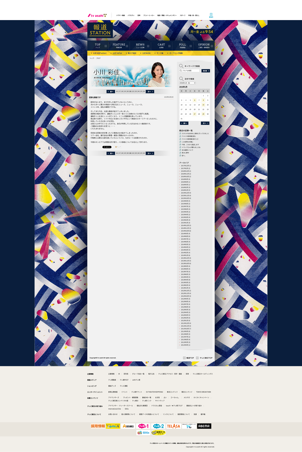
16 (117, 91)
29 (203, 114)
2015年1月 (184, 222)
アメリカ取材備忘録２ (189, 136)
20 (127, 91)
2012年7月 (184, 304)
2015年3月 (184, 217)
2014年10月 (185, 231)
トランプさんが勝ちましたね (191, 147)
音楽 (138, 15)
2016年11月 (185, 173)
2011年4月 (184, 345)
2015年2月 (184, 220)
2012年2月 (184, 318)
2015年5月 (184, 212)
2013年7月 (184, 271)
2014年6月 (184, 241)
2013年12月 (185, 258)
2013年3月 (184, 282)
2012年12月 (185, 290)
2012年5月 (184, 309)
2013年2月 (184, 285)
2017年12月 (185, 165)
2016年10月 (185, 176)
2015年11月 (185, 195)
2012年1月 (184, 320)
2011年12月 (185, 323)
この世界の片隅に (187, 142)
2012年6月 (184, 307)
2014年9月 (184, 233)
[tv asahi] (98, 15)
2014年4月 (184, 247)
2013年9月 (184, 266)
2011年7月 (184, 337)
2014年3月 (184, 250)
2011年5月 (184, 342)
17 (119, 91)
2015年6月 (184, 209)
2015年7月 (184, 206)
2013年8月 (184, 269)
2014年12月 (185, 225)
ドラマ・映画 (120, 15)
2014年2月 (184, 252)
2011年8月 (184, 334)
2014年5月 (184, 244)
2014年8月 (184, 236)
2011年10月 (185, 328)
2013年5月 (184, 277)
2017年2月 (184, 168)
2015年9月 (184, 201)
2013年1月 (184, 288)
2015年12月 (185, 193)
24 (138, 91)
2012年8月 (184, 301)
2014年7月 (184, 239)
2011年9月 (184, 331)
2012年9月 (184, 298)
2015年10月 (185, 198)
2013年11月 (185, 260)
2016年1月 (184, 190)
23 (136, 91)
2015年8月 (184, 203)
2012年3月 (184, 315)
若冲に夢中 (185, 152)
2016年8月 (184, 182)
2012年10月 (185, 296)
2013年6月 (184, 274)
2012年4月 (184, 312)
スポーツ (182, 15)
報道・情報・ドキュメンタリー (167, 15)
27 (194, 114)
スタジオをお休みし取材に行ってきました (195, 133)
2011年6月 (184, 339)
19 (125, 91)
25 (141, 91)
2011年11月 (185, 326)
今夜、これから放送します (190, 144)
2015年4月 (184, 214)
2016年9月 (184, 179)
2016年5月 (184, 184)
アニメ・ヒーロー (148, 15)
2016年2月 (184, 187)
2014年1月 (184, 255)
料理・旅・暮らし (193, 15)
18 (122, 91)
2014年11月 (185, 228)
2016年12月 (185, 171)
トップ (92, 58)
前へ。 (184, 155)
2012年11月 (185, 293)
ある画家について (187, 150)
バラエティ (131, 15)
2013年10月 (185, 263)
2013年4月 (184, 279)
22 (133, 91)
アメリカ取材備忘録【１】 (190, 139)
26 (144, 91)
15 (203, 104)
